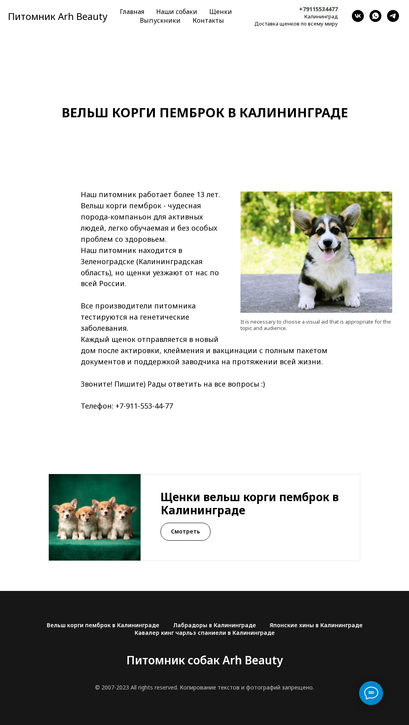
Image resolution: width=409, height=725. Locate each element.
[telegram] (393, 16)
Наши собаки (176, 11)
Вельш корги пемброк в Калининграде (103, 625)
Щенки (220, 11)
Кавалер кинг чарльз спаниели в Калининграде (205, 632)
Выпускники (160, 20)
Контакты (208, 20)
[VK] (358, 16)
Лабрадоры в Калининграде (214, 625)
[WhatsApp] (375, 16)
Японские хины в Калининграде (316, 625)
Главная (132, 11)
